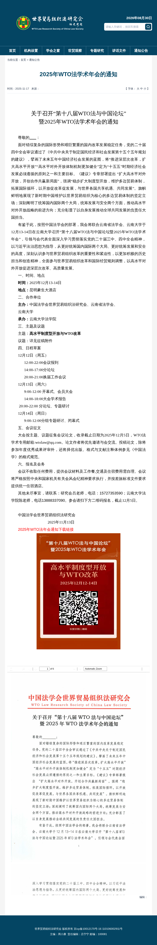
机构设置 (31, 51)
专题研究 (97, 51)
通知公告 (141, 51)
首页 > (25, 59)
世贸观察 (75, 51)
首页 (12, 51)
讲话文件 (119, 51)
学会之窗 (53, 51)
